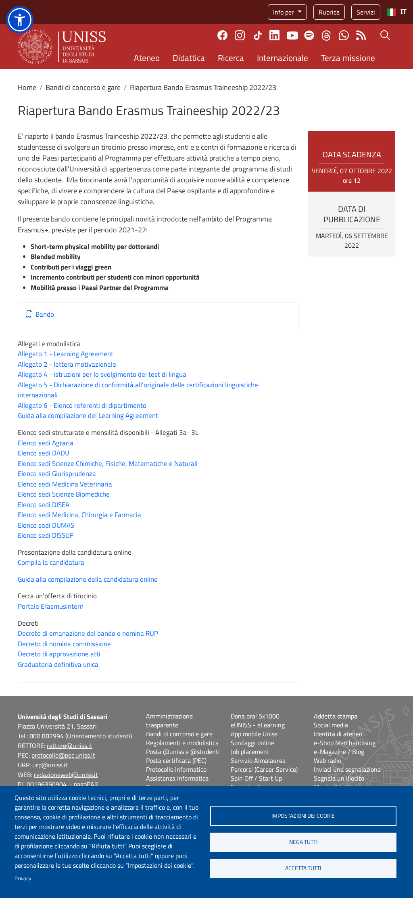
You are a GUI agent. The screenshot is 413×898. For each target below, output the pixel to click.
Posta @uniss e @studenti (183, 751)
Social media (331, 724)
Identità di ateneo (338, 733)
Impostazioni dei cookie (303, 816)
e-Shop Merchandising (344, 742)
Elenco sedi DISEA (43, 504)
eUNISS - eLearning (258, 724)
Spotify (309, 35)
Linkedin (274, 35)
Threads (326, 35)
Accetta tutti (303, 868)
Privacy (23, 878)
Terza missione (348, 57)
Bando (44, 314)
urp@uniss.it (50, 765)
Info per (284, 12)
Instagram (240, 35)
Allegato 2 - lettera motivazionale (67, 364)
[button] (19, 19)
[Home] (62, 46)
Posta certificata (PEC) (176, 760)
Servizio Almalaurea (258, 760)
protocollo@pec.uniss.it (63, 755)
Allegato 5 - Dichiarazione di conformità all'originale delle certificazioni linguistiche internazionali (138, 390)
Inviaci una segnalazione (347, 769)
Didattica (189, 57)
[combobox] (396, 12)
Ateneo (147, 57)
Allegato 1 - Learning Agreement (65, 354)
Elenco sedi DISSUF (45, 535)
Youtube (292, 35)
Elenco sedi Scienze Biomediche (64, 494)
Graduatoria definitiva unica (58, 664)
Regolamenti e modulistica (182, 742)
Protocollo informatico (176, 769)
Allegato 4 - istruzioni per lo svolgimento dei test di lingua (102, 374)
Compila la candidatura (51, 562)
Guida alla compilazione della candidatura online (88, 579)
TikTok (257, 35)
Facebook (222, 35)
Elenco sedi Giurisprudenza (57, 473)
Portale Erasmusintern (50, 606)
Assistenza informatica (177, 778)
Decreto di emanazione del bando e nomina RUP (88, 633)
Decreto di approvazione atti (59, 654)
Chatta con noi (344, 35)
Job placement (250, 751)
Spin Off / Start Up (256, 778)
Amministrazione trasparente (169, 720)
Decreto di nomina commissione (64, 644)
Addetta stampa (335, 716)
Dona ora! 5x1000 (255, 716)
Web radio (327, 760)
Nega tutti (303, 842)
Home (27, 87)
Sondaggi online (252, 742)
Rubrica (329, 12)
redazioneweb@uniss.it (66, 774)
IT (403, 12)
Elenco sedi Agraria (45, 443)
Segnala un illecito (339, 778)
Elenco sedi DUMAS (46, 525)
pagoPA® (86, 784)
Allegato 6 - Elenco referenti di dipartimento (82, 405)
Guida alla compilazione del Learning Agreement (88, 415)
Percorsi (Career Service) (264, 769)
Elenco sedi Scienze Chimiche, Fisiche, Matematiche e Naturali (108, 463)
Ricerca (231, 57)
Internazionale (282, 57)
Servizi (366, 12)
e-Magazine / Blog (339, 751)
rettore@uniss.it (69, 745)
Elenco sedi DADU (43, 453)
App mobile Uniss (254, 733)
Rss (361, 35)
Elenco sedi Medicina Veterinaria (65, 484)
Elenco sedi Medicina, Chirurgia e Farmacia (79, 515)
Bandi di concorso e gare (83, 87)
